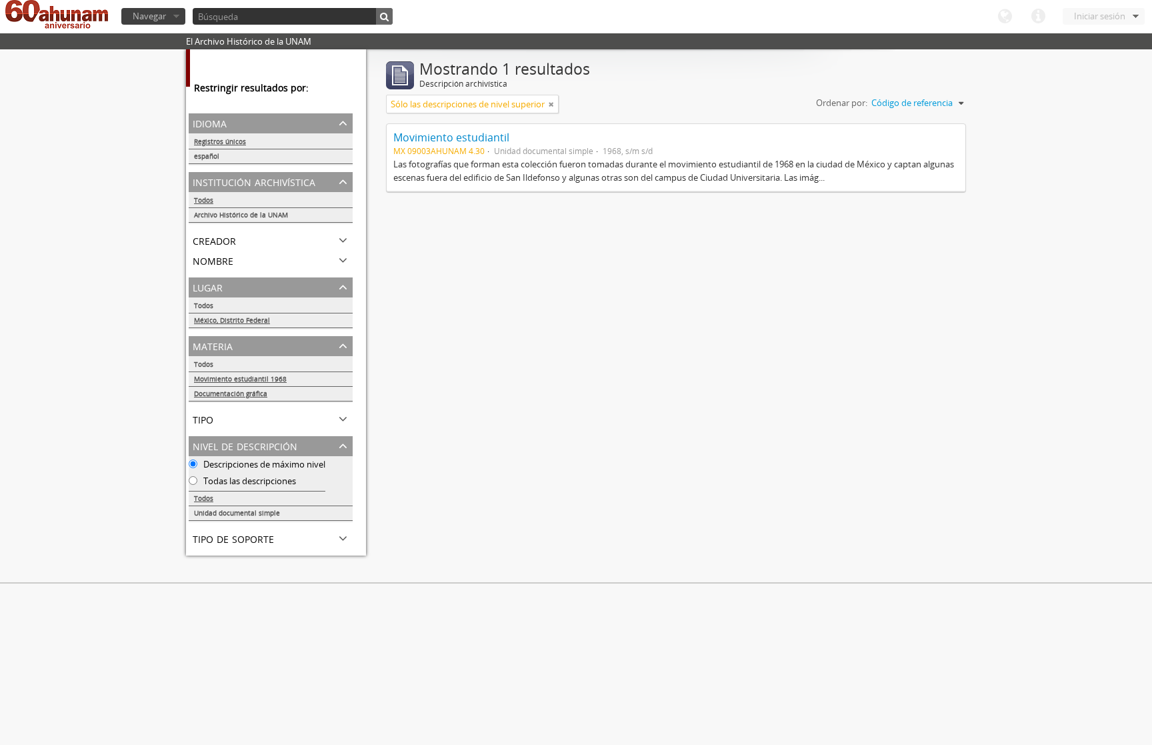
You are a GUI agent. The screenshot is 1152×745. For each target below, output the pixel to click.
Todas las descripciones (248, 481)
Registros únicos (220, 141)
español (206, 156)
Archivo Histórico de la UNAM (241, 214)
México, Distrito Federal (232, 320)
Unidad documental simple (237, 513)
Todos (203, 200)
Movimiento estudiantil (451, 137)
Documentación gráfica (230, 393)
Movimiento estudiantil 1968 (240, 379)
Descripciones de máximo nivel (263, 464)
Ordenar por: (841, 103)
